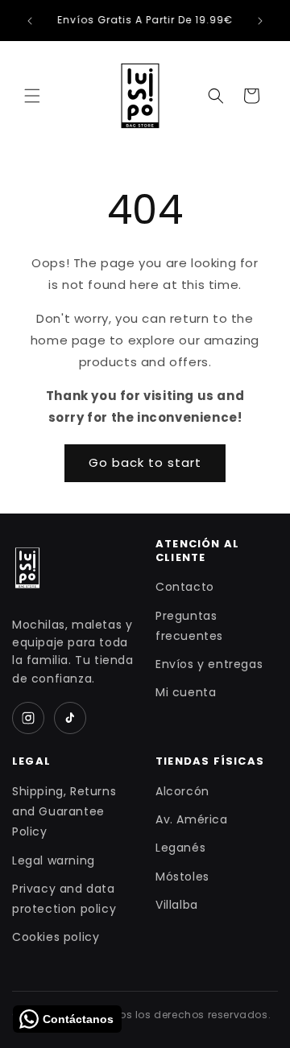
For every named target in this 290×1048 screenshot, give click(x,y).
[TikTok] (70, 718)
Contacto (184, 587)
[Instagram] (28, 718)
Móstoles (182, 877)
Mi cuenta (185, 692)
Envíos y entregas (209, 664)
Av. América (191, 819)
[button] (32, 95)
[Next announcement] (260, 21)
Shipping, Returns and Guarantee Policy (64, 811)
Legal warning (53, 860)
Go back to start (145, 462)
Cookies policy (55, 937)
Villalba (176, 905)
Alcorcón (182, 791)
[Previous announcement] (30, 21)
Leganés (180, 848)
